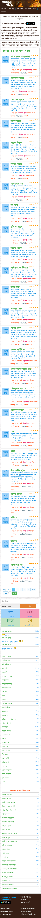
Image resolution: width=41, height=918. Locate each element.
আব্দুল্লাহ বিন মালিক (30, 625)
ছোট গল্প (5, 746)
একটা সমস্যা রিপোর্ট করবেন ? (29, 914)
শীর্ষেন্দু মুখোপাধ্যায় (8, 877)
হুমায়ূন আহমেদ (7, 794)
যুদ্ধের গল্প (5, 715)
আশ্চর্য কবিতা (16, 494)
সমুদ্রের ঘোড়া (16, 308)
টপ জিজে (3, 9)
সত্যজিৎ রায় (6, 880)
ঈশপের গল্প (6, 750)
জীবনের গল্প (6, 762)
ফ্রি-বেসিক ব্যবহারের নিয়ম (28, 909)
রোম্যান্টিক (5, 672)
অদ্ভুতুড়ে (4, 766)
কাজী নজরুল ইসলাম (8, 802)
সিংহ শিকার (16, 121)
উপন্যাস (4, 692)
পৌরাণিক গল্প (6, 688)
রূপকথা (4, 739)
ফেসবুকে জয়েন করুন (6, 914)
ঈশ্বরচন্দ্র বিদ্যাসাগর (8, 818)
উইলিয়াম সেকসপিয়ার (9, 865)
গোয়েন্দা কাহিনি (7, 703)
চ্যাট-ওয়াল (20, 9)
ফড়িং (13, 451)
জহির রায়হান (6, 830)
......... (7, 635)
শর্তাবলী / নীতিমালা (26, 897)
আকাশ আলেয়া (17, 410)
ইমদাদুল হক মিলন (8, 822)
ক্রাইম (4, 699)
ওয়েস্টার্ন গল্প (6, 707)
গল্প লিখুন (12, 9)
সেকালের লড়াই (17, 78)
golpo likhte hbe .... (10, 649)
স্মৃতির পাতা (6, 742)
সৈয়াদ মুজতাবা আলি (8, 806)
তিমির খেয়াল (16, 248)
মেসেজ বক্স (28, 9)
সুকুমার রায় (5, 857)
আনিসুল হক (6, 814)
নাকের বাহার (16, 164)
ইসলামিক (5, 727)
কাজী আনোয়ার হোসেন (9, 841)
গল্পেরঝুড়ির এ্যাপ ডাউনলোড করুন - (14, 23)
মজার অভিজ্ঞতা (7, 684)
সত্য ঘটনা (5, 711)
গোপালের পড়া (17, 564)
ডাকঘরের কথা (17, 183)
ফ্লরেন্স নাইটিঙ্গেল (18, 349)
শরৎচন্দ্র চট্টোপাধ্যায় (8, 884)
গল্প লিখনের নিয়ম (26, 911)
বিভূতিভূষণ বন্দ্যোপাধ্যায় (9, 869)
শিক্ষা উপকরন (6, 774)
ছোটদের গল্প (6, 656)
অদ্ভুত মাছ (15, 287)
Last (5, 593)
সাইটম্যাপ (23, 900)
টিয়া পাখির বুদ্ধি (18, 470)
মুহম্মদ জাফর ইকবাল (8, 861)
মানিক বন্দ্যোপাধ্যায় (8, 873)
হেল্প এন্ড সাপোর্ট (5, 909)
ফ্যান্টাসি (4, 668)
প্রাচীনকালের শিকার (19, 267)
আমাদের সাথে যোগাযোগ (6, 911)
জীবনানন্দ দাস (6, 798)
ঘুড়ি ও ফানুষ (16, 226)
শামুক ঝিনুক (16, 142)
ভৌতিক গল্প (6, 660)
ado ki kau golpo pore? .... (13, 642)
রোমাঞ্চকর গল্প (7, 770)
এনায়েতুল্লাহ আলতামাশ (9, 888)
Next (33, 590)
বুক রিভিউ (5, 778)
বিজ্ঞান (4, 782)
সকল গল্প (23, 905)
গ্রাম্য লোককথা (6, 723)
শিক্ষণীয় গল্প (6, 735)
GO (14, 593)
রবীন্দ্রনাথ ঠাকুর (7, 845)
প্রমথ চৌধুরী (6, 837)
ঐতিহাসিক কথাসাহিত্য (9, 719)
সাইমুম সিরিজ (6, 731)
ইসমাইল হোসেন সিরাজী (9, 833)
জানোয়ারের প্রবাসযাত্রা (20, 56)
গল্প (12, 431)
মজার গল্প (5, 680)
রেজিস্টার (3, 12)
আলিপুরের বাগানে (18, 388)
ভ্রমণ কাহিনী (6, 758)
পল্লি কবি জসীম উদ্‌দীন (9, 810)
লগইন (35, 9)
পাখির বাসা (16, 328)
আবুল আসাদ (6, 849)
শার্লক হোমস (6, 853)
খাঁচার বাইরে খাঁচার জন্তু (21, 369)
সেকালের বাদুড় (17, 99)
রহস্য (3, 696)
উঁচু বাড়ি (14, 205)
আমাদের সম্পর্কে (25, 902)
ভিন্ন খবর (5, 754)
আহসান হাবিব (6, 826)
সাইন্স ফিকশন (6, 664)
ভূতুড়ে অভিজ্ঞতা (7, 676)
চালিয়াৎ (14, 517)
